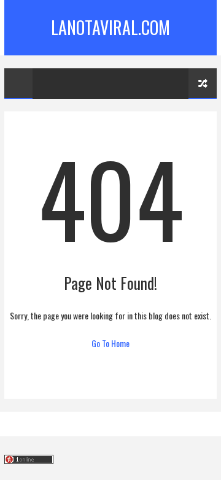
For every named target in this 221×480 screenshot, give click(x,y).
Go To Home (110, 343)
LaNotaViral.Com (110, 27)
